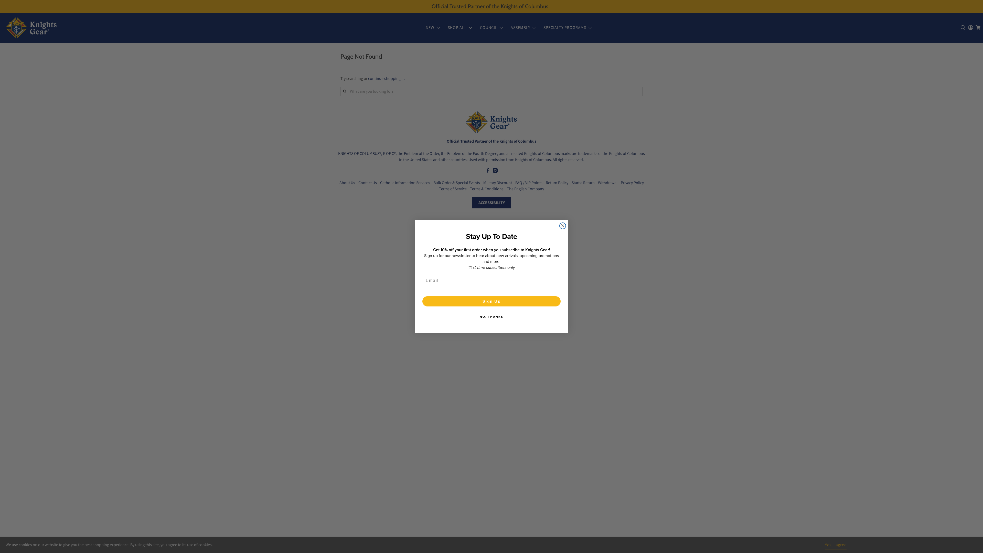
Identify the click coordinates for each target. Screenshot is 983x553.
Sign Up (492, 301)
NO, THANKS (491, 316)
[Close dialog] (563, 226)
